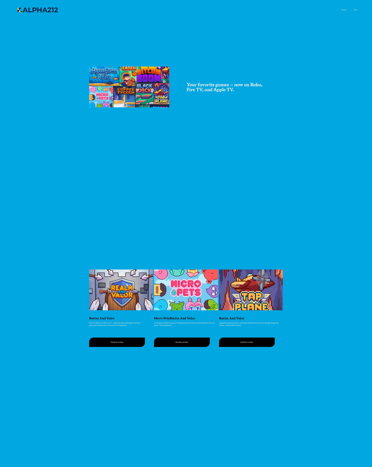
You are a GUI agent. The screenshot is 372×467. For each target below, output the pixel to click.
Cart (355, 10)
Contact (344, 10)
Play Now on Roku (117, 342)
